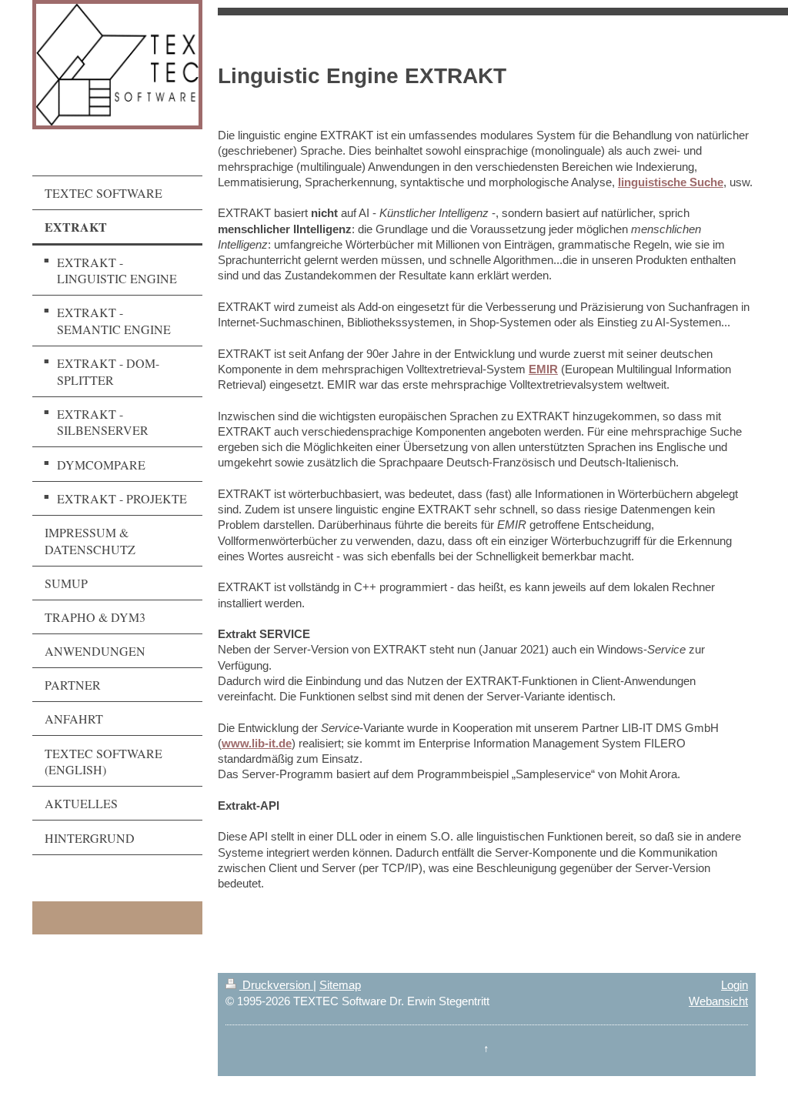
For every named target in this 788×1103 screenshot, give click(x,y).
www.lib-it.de (257, 743)
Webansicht (718, 1001)
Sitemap (340, 984)
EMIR (543, 369)
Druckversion (276, 984)
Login (734, 984)
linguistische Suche (670, 182)
